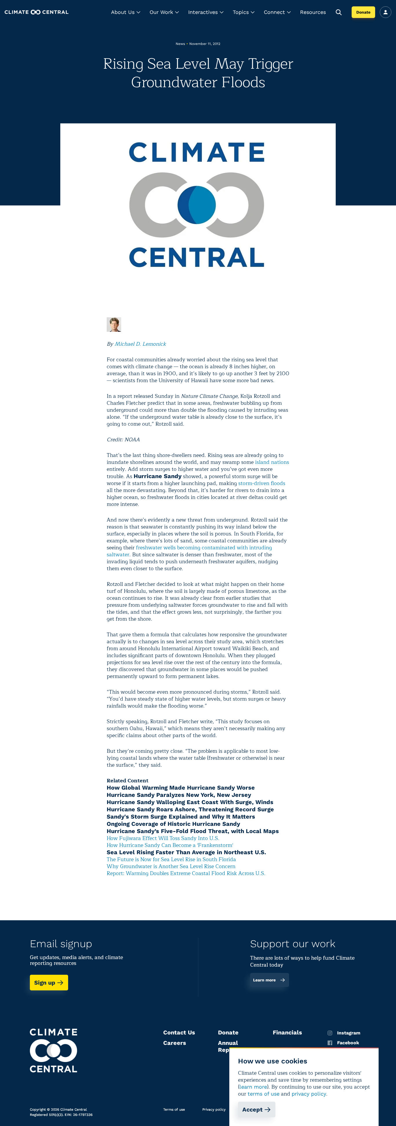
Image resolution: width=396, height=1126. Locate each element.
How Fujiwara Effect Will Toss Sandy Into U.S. (163, 838)
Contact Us (179, 1032)
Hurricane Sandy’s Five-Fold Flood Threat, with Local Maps (193, 831)
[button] (125, 12)
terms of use (263, 1094)
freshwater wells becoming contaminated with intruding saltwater (189, 551)
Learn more (264, 980)
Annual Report (228, 1046)
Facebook (348, 1042)
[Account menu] (385, 12)
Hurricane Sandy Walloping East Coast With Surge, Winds (190, 802)
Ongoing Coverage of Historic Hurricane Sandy (173, 823)
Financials (287, 1032)
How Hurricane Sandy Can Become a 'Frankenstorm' (170, 845)
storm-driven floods (261, 483)
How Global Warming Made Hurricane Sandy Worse (181, 787)
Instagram (348, 1033)
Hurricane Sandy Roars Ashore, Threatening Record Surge (190, 809)
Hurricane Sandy (157, 476)
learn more (253, 1087)
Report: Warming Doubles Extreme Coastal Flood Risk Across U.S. (186, 873)
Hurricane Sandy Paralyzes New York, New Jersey (179, 794)
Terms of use (174, 1109)
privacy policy (309, 1094)
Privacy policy (214, 1109)
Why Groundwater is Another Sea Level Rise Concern (171, 866)
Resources (313, 12)
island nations (272, 462)
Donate (363, 12)
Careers (174, 1042)
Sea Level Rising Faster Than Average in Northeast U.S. (186, 852)
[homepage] (36, 12)
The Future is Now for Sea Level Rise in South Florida (171, 859)
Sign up (44, 982)
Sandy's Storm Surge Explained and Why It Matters (181, 816)
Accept (252, 1109)
